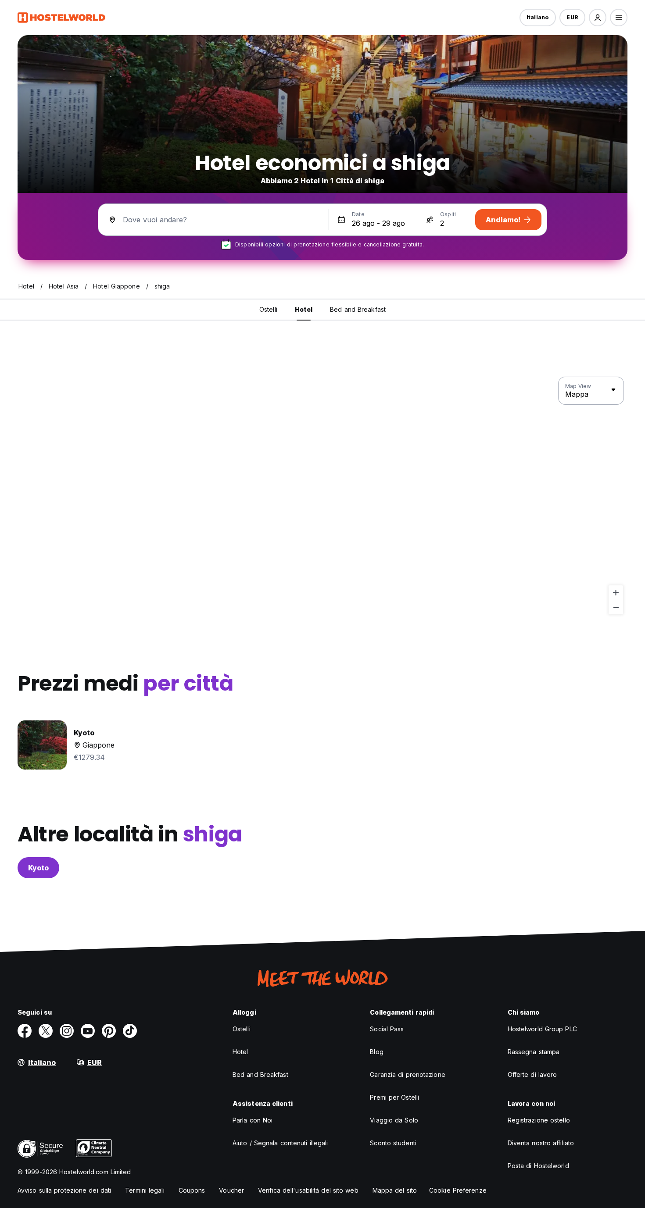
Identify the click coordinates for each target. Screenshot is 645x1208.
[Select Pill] (597, 17)
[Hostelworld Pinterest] (109, 1031)
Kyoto (38, 867)
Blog (376, 1051)
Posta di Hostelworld (538, 1165)
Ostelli (242, 1029)
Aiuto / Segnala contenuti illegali (280, 1143)
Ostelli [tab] (268, 309)
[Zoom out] (616, 607)
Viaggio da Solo (394, 1120)
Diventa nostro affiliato (541, 1143)
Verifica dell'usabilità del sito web (308, 1190)
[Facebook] (25, 1031)
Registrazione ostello (539, 1120)
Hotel (240, 1051)
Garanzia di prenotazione (407, 1074)
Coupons (192, 1190)
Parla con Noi (252, 1120)
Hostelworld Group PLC (542, 1029)
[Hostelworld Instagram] (67, 1031)
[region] (322, 496)
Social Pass (387, 1029)
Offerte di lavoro (532, 1074)
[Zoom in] (616, 592)
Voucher (231, 1190)
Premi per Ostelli (394, 1097)
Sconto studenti (393, 1143)
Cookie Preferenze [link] (458, 1190)
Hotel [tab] (304, 309)
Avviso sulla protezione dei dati (64, 1190)
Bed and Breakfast (260, 1074)
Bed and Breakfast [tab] (358, 309)
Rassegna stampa (534, 1051)
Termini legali (144, 1190)
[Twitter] (46, 1031)
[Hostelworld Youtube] (88, 1031)
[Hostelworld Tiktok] (130, 1031)
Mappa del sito (395, 1190)
